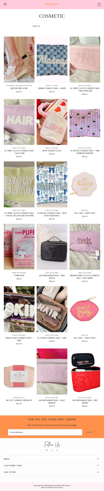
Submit (90, 432)
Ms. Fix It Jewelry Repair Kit (19, 400)
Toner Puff (19, 275)
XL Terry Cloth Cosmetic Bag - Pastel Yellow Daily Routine (19, 214)
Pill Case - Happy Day (85, 213)
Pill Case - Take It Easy (85, 338)
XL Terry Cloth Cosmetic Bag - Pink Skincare (85, 89)
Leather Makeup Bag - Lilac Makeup (52, 401)
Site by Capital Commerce (52, 487)
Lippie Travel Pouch (51, 150)
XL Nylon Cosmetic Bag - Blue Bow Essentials (52, 214)
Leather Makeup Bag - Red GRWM (84, 401)
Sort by (36, 26)
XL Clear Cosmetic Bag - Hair (52, 338)
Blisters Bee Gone (19, 88)
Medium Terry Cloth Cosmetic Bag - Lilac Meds (85, 276)
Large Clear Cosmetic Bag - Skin (19, 339)
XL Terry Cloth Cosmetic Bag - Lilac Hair (19, 152)
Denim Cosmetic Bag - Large (52, 88)
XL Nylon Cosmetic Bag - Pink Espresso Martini (84, 152)
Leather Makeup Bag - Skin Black (52, 276)
